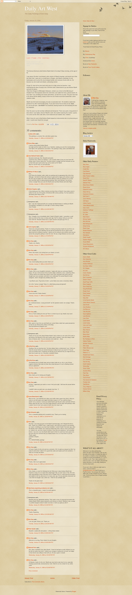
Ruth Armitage (86, 357)
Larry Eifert (86, 318)
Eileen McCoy (86, 192)
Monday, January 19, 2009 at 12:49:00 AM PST (41, 464)
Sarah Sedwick (87, 364)
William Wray (86, 391)
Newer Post (29, 578)
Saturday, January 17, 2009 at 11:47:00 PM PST (41, 377)
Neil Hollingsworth (87, 223)
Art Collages (86, 268)
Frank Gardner (87, 293)
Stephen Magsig (87, 239)
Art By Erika (31, 346)
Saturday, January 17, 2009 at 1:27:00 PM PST (41, 236)
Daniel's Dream (87, 279)
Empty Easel (86, 291)
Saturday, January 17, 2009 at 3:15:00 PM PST (41, 295)
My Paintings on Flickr (89, 339)
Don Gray (31, 241)
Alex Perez (86, 164)
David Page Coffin (87, 282)
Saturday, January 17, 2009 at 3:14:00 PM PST (41, 286)
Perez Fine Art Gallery (94, 67)
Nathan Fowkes (87, 341)
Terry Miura (86, 375)
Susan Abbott (86, 242)
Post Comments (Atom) (38, 581)
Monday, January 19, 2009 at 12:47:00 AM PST (41, 454)
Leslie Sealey (86, 323)
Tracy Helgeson (87, 386)
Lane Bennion (86, 316)
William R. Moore (33, 171)
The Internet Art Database (89, 380)
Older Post (75, 578)
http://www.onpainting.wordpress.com (39, 488)
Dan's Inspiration (87, 277)
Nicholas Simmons (88, 343)
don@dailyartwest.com (89, 470)
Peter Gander (32, 528)
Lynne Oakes (86, 327)
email (105, 440)
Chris (29, 421)
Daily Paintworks (92, 64)
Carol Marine (86, 171)
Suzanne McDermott (88, 246)
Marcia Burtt (86, 334)
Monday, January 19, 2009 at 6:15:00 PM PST (41, 505)
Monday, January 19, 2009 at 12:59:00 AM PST (41, 483)
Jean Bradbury (87, 307)
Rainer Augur (86, 228)
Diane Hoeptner (87, 284)
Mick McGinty (86, 221)
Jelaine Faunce (87, 203)
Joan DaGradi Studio (34, 156)
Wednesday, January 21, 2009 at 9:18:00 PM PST (42, 567)
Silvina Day (86, 366)
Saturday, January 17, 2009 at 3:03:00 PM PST (41, 254)
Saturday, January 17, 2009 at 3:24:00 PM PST (41, 328)
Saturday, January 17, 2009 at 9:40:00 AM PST (41, 184)
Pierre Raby (31, 143)
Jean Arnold (86, 304)
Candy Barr (86, 169)
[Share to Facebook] (56, 124)
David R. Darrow (87, 180)
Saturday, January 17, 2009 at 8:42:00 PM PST (41, 341)
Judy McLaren (86, 311)
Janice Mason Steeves (89, 302)
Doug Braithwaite (87, 288)
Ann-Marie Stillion (87, 266)
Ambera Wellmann (88, 263)
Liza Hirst (85, 212)
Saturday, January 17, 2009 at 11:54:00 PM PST (41, 391)
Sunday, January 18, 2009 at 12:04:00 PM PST (41, 407)
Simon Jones (86, 368)
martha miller (32, 134)
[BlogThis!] (53, 124)
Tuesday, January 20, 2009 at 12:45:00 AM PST (41, 523)
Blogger (74, 591)
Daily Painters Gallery (88, 176)
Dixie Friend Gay (87, 286)
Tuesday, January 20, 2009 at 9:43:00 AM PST (41, 542)
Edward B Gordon (87, 189)
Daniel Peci (86, 178)
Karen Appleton (87, 314)
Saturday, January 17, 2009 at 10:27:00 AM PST (41, 196)
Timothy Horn (86, 382)
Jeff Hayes (86, 201)
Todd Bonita (86, 384)
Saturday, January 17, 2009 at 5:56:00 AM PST (41, 151)
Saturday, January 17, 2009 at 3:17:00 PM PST (41, 306)
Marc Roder (86, 332)
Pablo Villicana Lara (88, 348)
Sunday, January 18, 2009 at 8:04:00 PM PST (41, 442)
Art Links (85, 270)
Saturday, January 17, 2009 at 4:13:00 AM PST (41, 138)
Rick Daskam (86, 232)
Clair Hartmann (87, 173)
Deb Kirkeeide (32, 412)
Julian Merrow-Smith (88, 205)
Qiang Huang (86, 226)
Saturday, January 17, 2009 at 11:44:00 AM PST (41, 209)
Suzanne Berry (87, 370)
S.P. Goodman (87, 359)
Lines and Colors (87, 325)
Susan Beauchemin (33, 396)
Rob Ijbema (86, 235)
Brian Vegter (86, 166)
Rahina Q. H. (86, 352)
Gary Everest (86, 295)
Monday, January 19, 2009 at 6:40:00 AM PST (41, 492)
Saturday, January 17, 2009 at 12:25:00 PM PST (41, 221)
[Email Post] (47, 124)
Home (52, 578)
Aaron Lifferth (86, 257)
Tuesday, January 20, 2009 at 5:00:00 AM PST (41, 533)
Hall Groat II (86, 196)
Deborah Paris (32, 547)
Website (87, 51)
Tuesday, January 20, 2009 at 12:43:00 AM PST (41, 514)
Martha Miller (86, 336)
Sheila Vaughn (87, 237)
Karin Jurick (86, 207)
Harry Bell (85, 298)
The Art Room (86, 377)
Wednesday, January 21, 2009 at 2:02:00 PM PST (42, 555)
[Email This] (51, 124)
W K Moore (86, 248)
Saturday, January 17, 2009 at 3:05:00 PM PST (41, 264)
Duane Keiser (86, 187)
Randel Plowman (87, 230)
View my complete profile (89, 128)
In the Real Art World (88, 300)
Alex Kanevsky (87, 259)
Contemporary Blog (90, 54)
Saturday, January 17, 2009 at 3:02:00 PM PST (41, 245)
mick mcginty (32, 227)
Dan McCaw (86, 275)
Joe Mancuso (86, 309)
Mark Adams (86, 216)
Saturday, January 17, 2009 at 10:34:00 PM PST (41, 355)
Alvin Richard (86, 261)
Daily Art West (41, 8)
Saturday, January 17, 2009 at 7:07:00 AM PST (41, 166)
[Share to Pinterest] (58, 124)
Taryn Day (85, 373)
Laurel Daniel (86, 320)
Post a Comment (33, 571)
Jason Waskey (87, 198)
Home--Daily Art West (88, 21)
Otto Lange (86, 345)
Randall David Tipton (88, 354)
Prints (87, 57)
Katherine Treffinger (88, 210)
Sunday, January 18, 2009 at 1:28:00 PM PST (41, 416)
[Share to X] (54, 124)
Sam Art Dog (86, 361)
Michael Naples (87, 219)
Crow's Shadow (87, 273)
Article (93, 60)
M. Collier (85, 214)
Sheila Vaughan (32, 189)
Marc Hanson (86, 329)
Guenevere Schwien (88, 194)
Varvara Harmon (87, 389)
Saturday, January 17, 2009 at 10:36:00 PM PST (41, 368)
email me (85, 42)
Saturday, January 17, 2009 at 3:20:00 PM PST (41, 316)
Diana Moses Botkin (88, 185)
